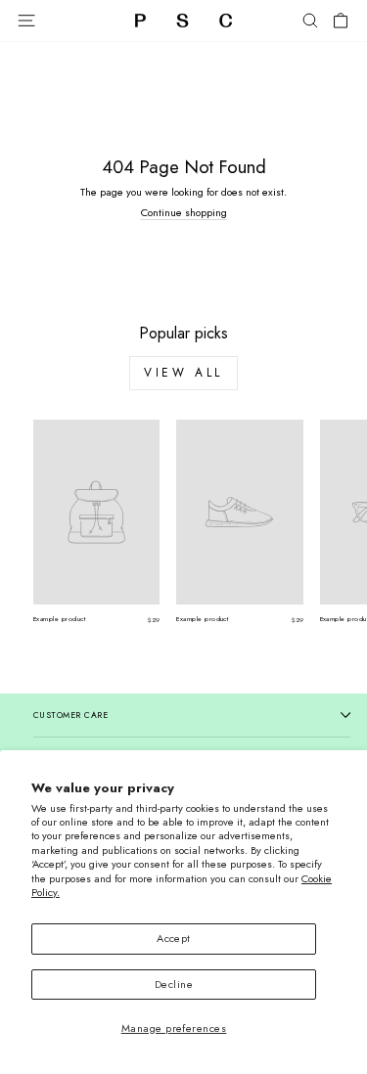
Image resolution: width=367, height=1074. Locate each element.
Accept (174, 938)
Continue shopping (184, 212)
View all (183, 372)
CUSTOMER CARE (70, 715)
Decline (174, 984)
